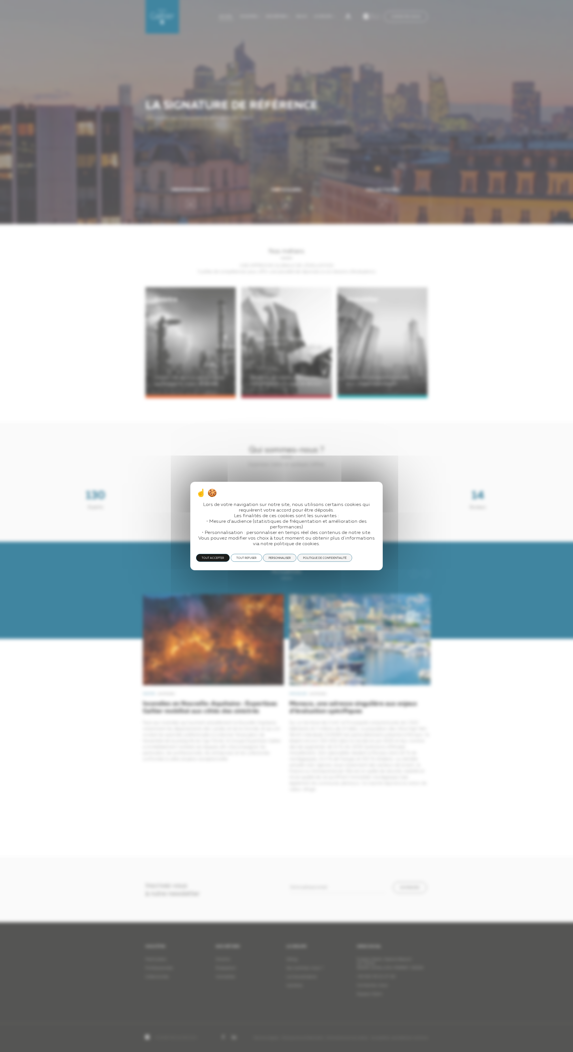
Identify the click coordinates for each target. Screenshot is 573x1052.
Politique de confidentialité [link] (324, 558)
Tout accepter (213, 558)
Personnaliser (280, 558)
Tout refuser (246, 558)
